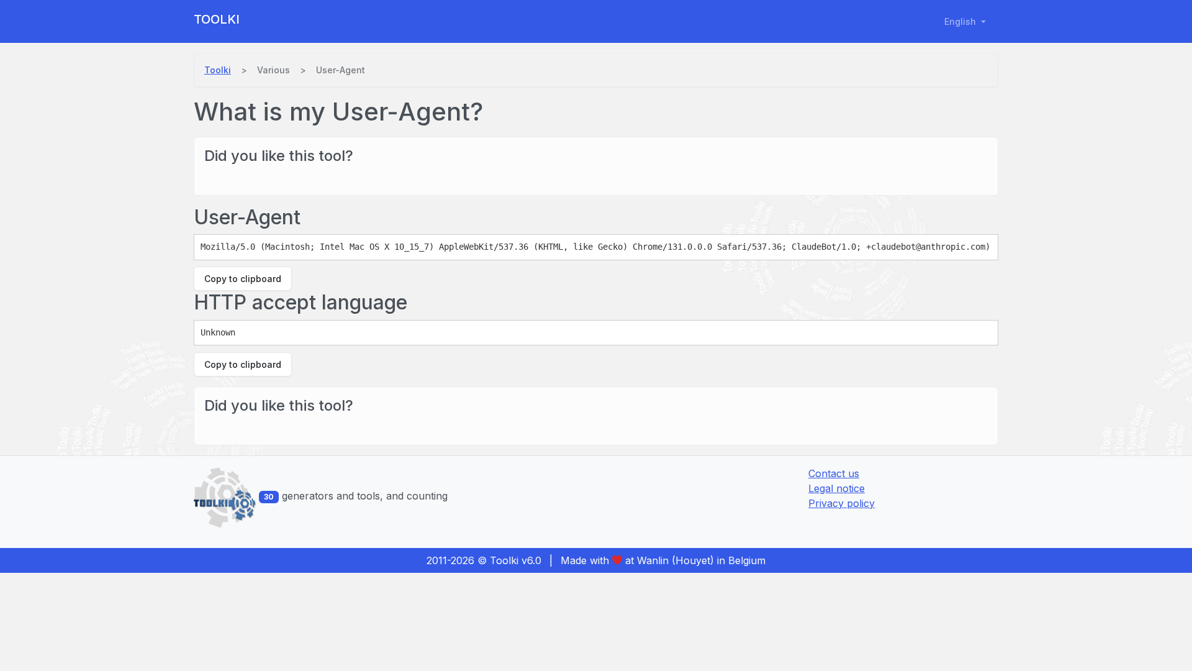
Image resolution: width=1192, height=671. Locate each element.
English (961, 21)
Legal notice (836, 488)
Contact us (833, 473)
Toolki (217, 19)
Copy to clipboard (242, 278)
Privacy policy (841, 503)
